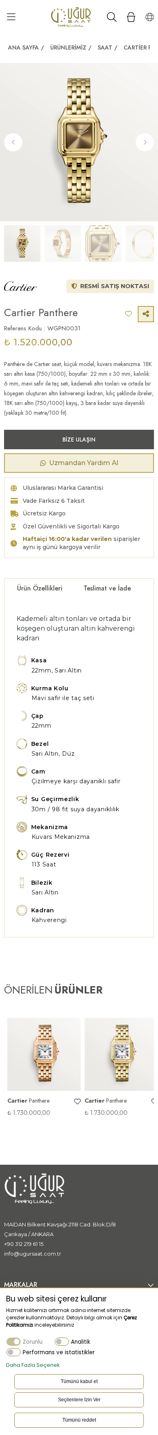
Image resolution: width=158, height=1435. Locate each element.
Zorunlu (33, 1342)
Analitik (80, 1342)
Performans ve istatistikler (59, 1352)
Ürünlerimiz (68, 47)
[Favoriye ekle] (73, 1102)
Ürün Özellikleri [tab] (39, 588)
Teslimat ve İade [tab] (107, 588)
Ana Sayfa (23, 47)
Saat (105, 47)
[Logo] (71, 17)
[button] (145, 142)
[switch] (62, 1341)
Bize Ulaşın (79, 439)
